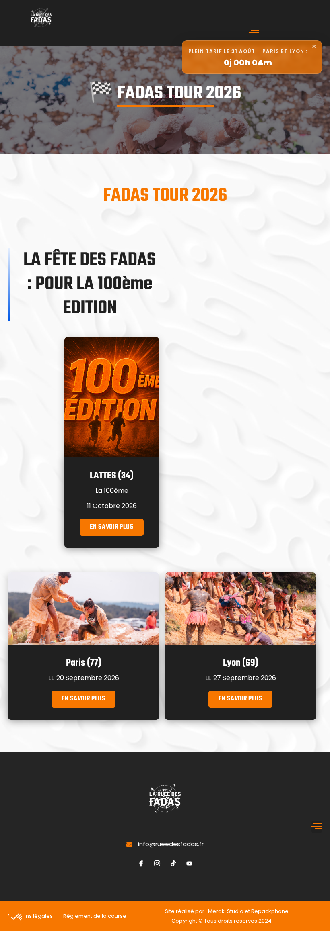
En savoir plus (83, 699)
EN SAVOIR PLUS (112, 527)
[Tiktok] (173, 863)
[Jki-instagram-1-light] (157, 863)
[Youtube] (189, 863)
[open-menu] (254, 33)
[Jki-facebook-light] (141, 863)
